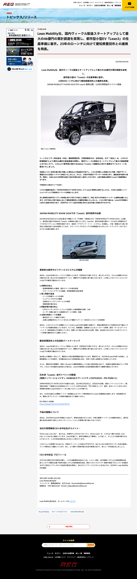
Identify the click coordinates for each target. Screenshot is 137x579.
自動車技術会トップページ (112, 2)
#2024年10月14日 (77, 512)
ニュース (82, 5)
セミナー (90, 5)
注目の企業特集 (100, 5)
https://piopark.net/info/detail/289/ (54, 404)
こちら (71, 501)
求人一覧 (110, 5)
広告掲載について (88, 2)
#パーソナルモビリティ (60, 512)
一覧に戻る (69, 526)
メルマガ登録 (129, 5)
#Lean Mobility (44, 512)
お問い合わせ (77, 2)
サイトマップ (99, 2)
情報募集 (118, 5)
